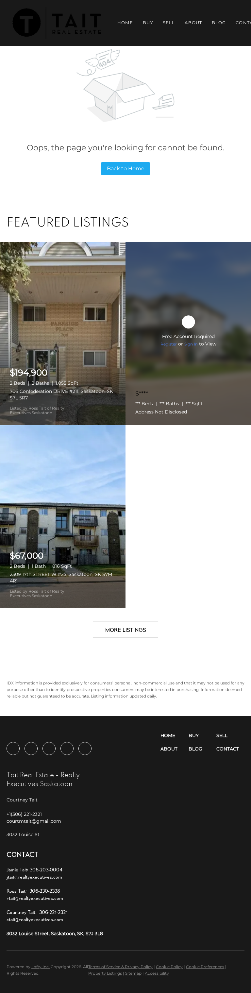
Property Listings (105, 973)
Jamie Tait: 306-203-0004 (34, 869)
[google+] (85, 748)
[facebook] (13, 748)
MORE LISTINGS (125, 630)
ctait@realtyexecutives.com (35, 919)
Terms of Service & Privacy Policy (120, 966)
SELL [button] (169, 22)
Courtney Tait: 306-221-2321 (37, 912)
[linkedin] (31, 748)
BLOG (219, 22)
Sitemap (133, 973)
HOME (125, 22)
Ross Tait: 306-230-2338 (33, 891)
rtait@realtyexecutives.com (35, 898)
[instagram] (49, 748)
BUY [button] (148, 22)
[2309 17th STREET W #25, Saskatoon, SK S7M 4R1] (63, 516)
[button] (56, 23)
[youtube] (67, 748)
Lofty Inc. (40, 966)
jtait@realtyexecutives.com (34, 877)
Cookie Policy (169, 966)
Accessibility (157, 973)
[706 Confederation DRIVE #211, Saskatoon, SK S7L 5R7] (63, 333)
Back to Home (125, 168)
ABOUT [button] (193, 22)
